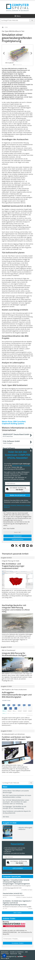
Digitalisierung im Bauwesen (21, 465)
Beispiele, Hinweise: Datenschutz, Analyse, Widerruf (17, 506)
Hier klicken (19, 489)
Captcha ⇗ (25, 491)
